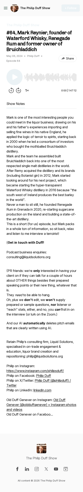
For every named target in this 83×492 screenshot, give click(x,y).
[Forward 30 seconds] (18, 90)
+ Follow (71, 8)
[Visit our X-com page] (46, 469)
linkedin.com (42, 390)
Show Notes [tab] (15, 104)
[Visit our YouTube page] (56, 469)
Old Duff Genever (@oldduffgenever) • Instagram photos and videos (41, 405)
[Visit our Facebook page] (17, 469)
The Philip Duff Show (35, 8)
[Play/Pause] (14, 77)
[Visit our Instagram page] (37, 469)
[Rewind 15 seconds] (11, 90)
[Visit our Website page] (66, 469)
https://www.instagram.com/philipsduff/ (35, 371)
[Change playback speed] (27, 90)
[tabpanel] (41, 268)
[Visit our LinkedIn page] (27, 469)
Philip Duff (43, 376)
